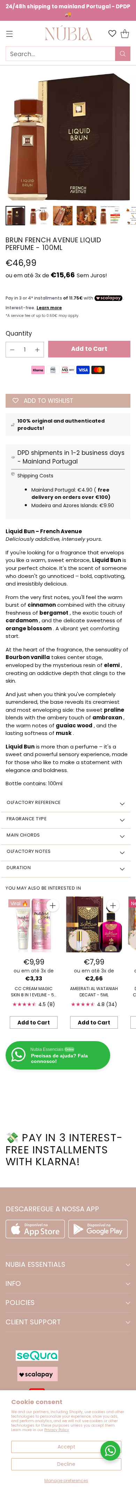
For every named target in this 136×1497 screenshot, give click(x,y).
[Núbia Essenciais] (68, 33)
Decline (66, 1464)
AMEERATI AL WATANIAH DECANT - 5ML (94, 992)
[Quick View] (52, 905)
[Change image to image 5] (110, 215)
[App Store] (37, 1236)
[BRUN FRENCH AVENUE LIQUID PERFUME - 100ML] (68, 132)
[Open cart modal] (125, 34)
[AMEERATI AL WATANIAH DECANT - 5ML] (94, 924)
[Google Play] (98, 1236)
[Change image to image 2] (39, 215)
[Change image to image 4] (86, 215)
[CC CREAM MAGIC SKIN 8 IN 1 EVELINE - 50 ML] (34, 924)
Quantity (19, 333)
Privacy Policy (56, 1430)
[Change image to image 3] (63, 215)
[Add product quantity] (37, 349)
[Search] (122, 53)
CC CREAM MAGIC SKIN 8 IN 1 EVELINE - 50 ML (34, 995)
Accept (66, 1446)
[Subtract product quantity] (12, 349)
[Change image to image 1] (15, 215)
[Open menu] (9, 34)
